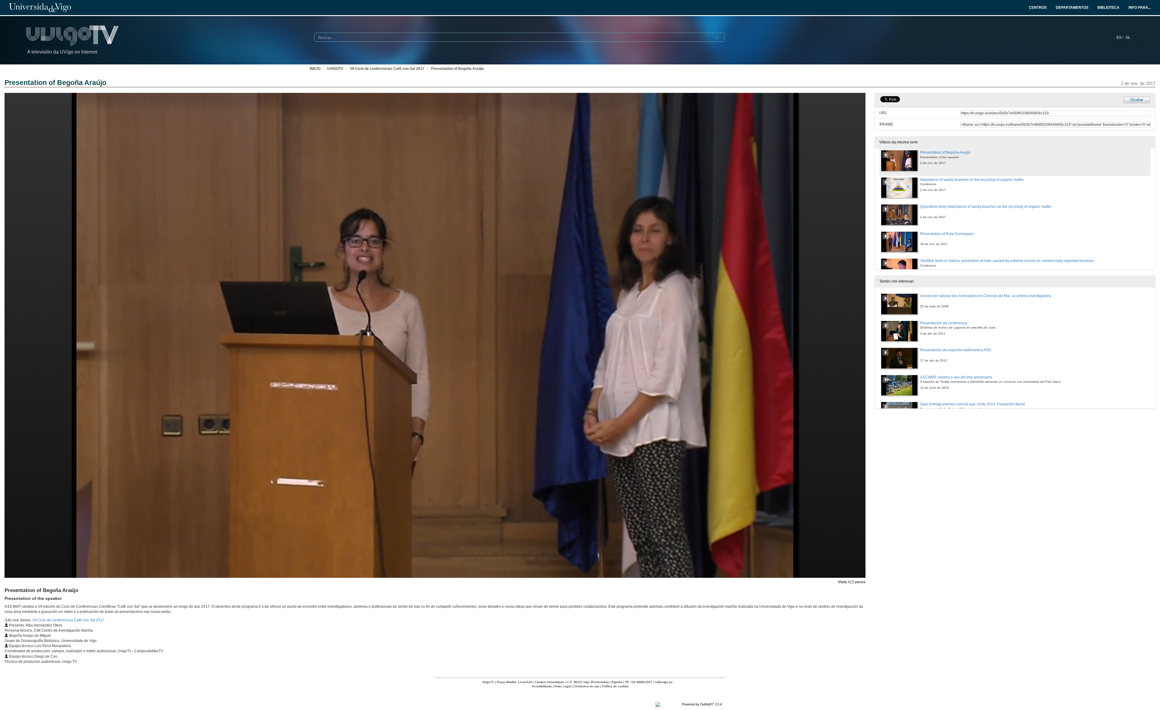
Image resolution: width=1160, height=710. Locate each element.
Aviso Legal (562, 686)
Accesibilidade (542, 686)
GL (1128, 37)
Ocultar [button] (1136, 99)
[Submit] (716, 37)
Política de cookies (615, 686)
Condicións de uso (586, 686)
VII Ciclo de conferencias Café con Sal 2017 (387, 69)
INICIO (315, 69)
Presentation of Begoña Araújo (457, 69)
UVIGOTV (335, 69)
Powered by (702, 704)
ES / (1120, 37)
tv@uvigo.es (663, 682)
